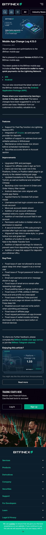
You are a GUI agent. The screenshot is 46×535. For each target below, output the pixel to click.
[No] (43, 528)
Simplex (20, 133)
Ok (23, 531)
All (25, 12)
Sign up (37, 407)
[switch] (17, 12)
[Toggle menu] (41, 4)
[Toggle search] (5, 12)
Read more (23, 382)
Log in (15, 407)
